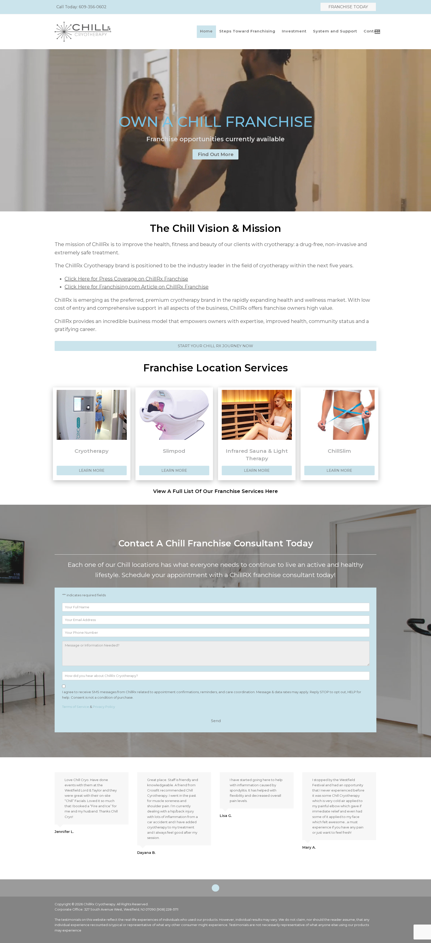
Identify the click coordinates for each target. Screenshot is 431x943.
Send (216, 720)
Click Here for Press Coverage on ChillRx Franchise (126, 279)
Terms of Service (75, 707)
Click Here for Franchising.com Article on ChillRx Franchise (137, 287)
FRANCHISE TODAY (348, 6)
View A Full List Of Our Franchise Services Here (215, 491)
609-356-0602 (93, 6)
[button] (377, 32)
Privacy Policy (104, 707)
